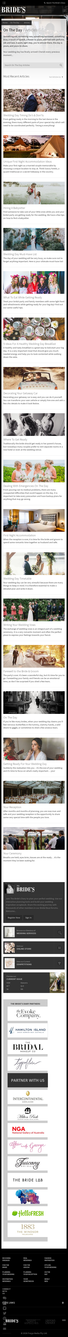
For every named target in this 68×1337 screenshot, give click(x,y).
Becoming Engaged (6, 1259)
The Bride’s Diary (13, 10)
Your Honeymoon (28, 1280)
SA (7, 989)
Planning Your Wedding (8, 1273)
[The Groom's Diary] (51, 1323)
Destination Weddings (7, 1280)
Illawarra (24, 983)
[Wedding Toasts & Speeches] (33, 1323)
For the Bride (5, 1266)
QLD (22, 986)
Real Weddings (27, 1259)
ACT (7, 986)
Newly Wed (47, 1280)
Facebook (5, 1303)
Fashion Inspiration (49, 1259)
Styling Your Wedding (50, 1266)
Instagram (5, 1308)
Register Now (14, 917)
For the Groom (26, 1266)
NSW (8, 983)
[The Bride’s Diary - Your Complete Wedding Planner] (12, 1323)
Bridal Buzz (5, 1298)
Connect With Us (6, 1291)
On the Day (47, 1273)
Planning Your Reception (30, 1273)
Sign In (28, 917)
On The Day (15, 23)
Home (5, 23)
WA (22, 989)
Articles (27, 23)
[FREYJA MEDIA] (64, 1323)
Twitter (5, 1313)
